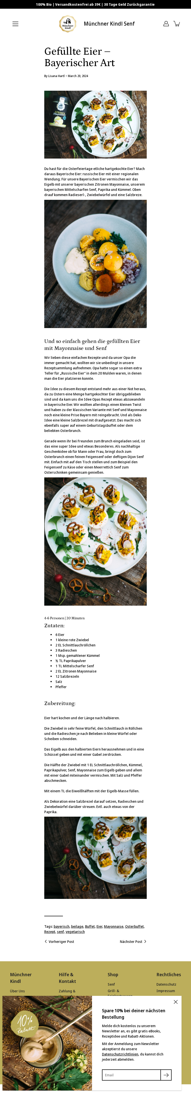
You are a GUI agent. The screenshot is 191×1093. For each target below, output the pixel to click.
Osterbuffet (134, 926)
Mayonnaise (113, 926)
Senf (111, 984)
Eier (99, 926)
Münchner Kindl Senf (109, 23)
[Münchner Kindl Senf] (68, 23)
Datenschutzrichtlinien (120, 1054)
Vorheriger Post (61, 941)
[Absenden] (166, 1075)
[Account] (166, 24)
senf (60, 931)
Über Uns (17, 991)
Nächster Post (131, 941)
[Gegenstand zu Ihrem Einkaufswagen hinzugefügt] (177, 24)
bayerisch (61, 926)
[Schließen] (176, 1002)
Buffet (90, 926)
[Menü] (15, 24)
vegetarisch (75, 931)
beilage (77, 926)
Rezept (49, 931)
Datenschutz (166, 984)
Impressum (165, 990)
